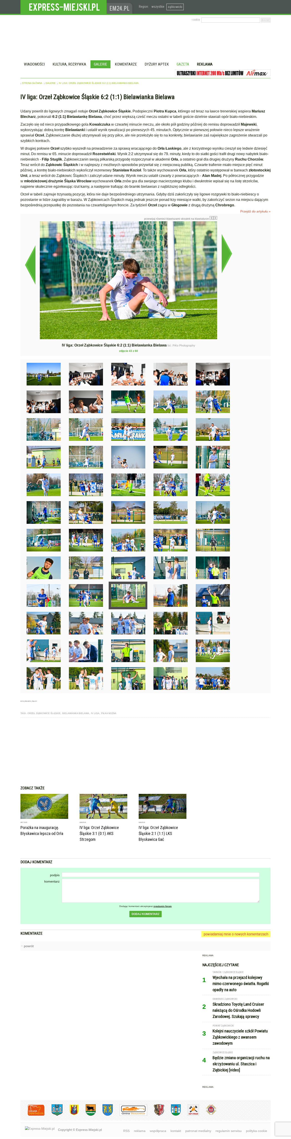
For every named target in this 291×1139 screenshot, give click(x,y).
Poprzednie (30, 264)
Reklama (205, 64)
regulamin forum (162, 906)
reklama (140, 1131)
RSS (126, 1131)
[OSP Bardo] (207, 1114)
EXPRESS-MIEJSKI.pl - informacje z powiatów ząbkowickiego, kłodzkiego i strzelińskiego (63, 7)
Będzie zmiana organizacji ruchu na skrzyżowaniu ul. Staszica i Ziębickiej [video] (241, 1063)
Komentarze (126, 64)
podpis (55, 875)
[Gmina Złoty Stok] (155, 1115)
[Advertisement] (145, 751)
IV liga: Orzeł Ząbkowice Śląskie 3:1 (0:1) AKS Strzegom (99, 833)
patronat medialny (198, 1131)
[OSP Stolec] (190, 1115)
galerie (50, 83)
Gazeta (183, 64)
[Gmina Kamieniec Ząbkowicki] (104, 1115)
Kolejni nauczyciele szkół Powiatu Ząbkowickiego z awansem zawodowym (240, 1037)
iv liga (95, 713)
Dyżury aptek (157, 64)
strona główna (32, 83)
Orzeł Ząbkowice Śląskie (44, 713)
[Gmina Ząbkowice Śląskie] (54, 1115)
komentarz (52, 881)
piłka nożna (108, 713)
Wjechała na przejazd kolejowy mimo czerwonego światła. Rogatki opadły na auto (241, 983)
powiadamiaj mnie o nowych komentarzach (236, 934)
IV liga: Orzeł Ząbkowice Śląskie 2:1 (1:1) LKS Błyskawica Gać (158, 833)
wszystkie (157, 6)
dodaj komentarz (145, 914)
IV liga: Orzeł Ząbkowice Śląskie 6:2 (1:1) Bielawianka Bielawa (99, 83)
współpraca (158, 1131)
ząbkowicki (175, 7)
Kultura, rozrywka (69, 64)
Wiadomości (34, 64)
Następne (226, 253)
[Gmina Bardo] (71, 1115)
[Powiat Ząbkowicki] (32, 1115)
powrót (29, 946)
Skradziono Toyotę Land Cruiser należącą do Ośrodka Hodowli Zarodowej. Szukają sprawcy (238, 1010)
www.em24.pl (120, 7)
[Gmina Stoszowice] (130, 1115)
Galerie (100, 64)
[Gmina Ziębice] (172, 1115)
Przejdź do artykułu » (255, 211)
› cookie (195, 19)
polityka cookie (256, 1131)
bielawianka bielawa (75, 713)
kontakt (176, 1131)
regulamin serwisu (229, 1131)
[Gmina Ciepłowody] (87, 1115)
